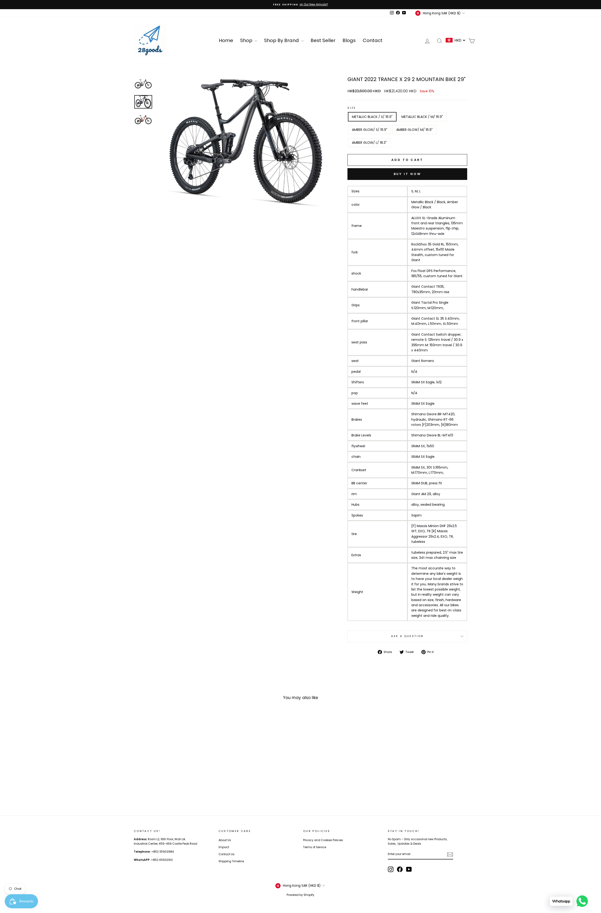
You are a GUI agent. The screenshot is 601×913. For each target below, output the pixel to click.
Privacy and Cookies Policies (323, 840)
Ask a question (407, 636)
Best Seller (323, 40)
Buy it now (407, 174)
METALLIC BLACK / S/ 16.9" (372, 116)
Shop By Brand (282, 40)
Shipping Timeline (231, 861)
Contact (372, 40)
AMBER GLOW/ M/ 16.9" (414, 129)
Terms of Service (314, 847)
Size (351, 108)
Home (226, 40)
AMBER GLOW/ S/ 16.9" (369, 129)
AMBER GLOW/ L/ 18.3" (369, 142)
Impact (224, 847)
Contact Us (227, 854)
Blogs (349, 40)
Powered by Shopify (300, 895)
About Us (225, 840)
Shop (247, 40)
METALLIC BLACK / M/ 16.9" (422, 116)
